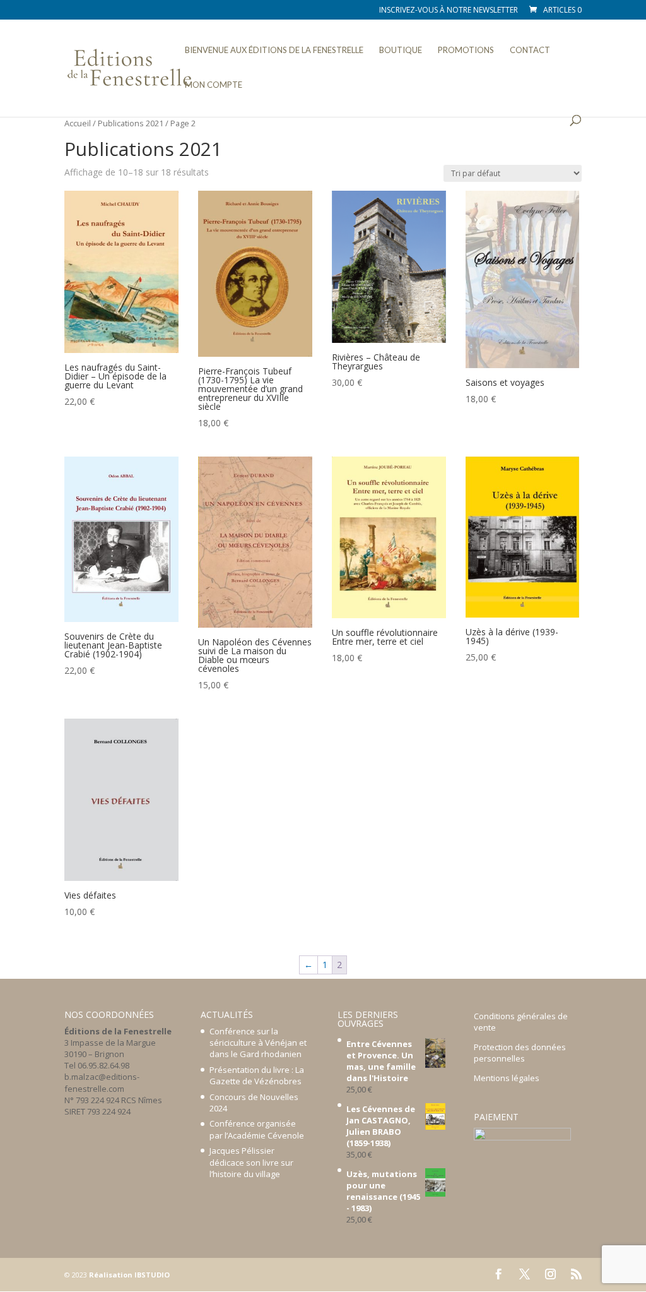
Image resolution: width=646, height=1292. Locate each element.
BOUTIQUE (400, 50)
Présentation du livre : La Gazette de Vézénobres (256, 1075)
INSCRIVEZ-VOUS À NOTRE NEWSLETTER (448, 10)
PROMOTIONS (466, 50)
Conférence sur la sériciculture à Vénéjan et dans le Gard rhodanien (258, 1043)
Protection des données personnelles (520, 1052)
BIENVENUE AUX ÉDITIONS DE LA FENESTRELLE (274, 50)
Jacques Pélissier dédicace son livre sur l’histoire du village (251, 1162)
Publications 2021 (130, 123)
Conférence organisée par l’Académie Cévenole (256, 1129)
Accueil (77, 123)
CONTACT (530, 50)
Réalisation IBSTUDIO (129, 1274)
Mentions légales (506, 1078)
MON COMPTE (213, 85)
